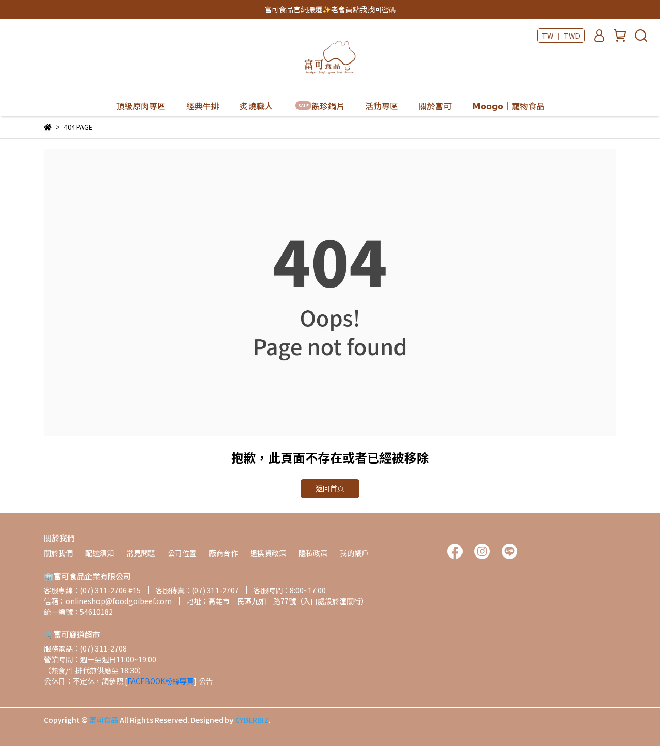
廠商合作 (223, 553)
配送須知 (99, 553)
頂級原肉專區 (141, 106)
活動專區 (381, 106)
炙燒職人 (256, 106)
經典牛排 (202, 106)
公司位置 (182, 553)
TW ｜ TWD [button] (561, 35)
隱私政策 (313, 553)
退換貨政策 (268, 553)
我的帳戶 (354, 553)
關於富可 (435, 106)
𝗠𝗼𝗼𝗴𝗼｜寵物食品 (508, 106)
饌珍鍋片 (321, 106)
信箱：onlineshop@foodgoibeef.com (108, 601)
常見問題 (140, 553)
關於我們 (58, 553)
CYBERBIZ (252, 720)
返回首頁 (330, 488)
